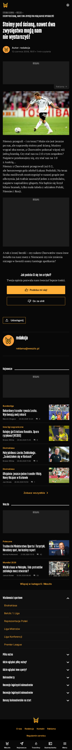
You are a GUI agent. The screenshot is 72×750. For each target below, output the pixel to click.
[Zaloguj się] (67, 5)
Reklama (51, 728)
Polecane (7, 541)
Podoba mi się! (38, 289)
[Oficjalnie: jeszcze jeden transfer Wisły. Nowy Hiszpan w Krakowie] (36, 475)
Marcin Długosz (9, 419)
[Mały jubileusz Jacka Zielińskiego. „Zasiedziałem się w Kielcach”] (36, 454)
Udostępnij (17, 320)
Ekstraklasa (9, 448)
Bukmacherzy (9, 677)
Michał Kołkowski (10, 554)
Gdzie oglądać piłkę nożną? (15, 662)
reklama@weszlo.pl (27, 348)
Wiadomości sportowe (12, 598)
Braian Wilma (8, 440)
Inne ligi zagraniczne (13, 427)
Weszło (19, 12)
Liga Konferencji (13, 636)
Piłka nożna (8, 654)
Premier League (13, 644)
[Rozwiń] (66, 598)
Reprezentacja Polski (16, 621)
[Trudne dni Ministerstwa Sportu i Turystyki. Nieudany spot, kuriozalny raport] (36, 547)
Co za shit (39, 301)
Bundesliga (8, 406)
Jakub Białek (8, 575)
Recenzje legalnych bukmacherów (18, 685)
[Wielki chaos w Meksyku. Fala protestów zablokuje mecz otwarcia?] (36, 568)
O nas (19, 728)
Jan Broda (7, 482)
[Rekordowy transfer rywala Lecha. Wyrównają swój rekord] (36, 412)
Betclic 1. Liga (12, 613)
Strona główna (8, 12)
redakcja (25, 47)
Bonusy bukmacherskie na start (17, 700)
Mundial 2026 (9, 562)
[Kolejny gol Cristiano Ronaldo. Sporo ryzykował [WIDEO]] (36, 433)
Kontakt (40, 728)
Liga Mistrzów (12, 628)
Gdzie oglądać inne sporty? (15, 670)
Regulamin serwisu (36, 735)
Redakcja (29, 728)
